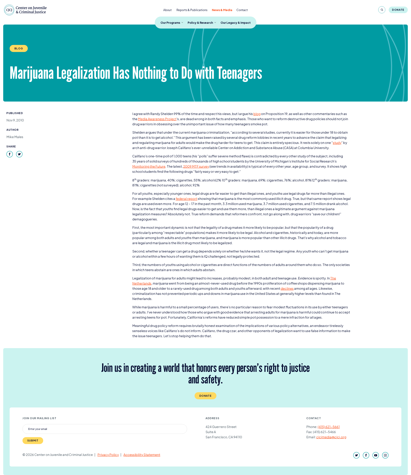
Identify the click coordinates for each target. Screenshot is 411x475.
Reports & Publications (191, 10)
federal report (186, 199)
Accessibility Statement (141, 455)
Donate (398, 9)
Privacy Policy (108, 455)
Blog (18, 48)
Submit (33, 440)
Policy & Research (200, 22)
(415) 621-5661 (329, 427)
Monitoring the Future (148, 166)
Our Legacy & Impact (236, 22)
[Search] (381, 9)
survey (196, 166)
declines (287, 288)
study (337, 143)
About (167, 10)
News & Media (222, 10)
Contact (242, 10)
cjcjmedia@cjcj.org (331, 437)
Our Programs (170, 22)
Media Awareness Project (157, 119)
